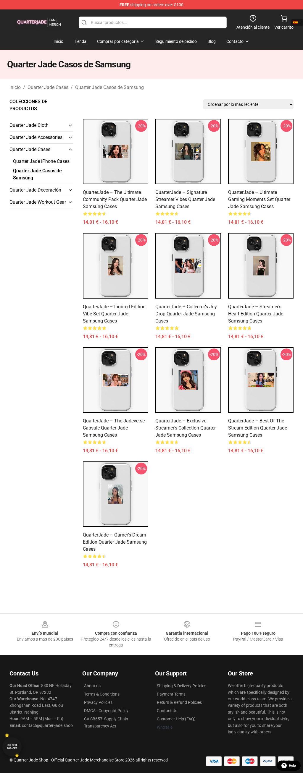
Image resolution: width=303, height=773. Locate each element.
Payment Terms (171, 694)
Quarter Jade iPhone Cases (41, 161)
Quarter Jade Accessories (35, 137)
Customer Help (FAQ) (176, 719)
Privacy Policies (98, 702)
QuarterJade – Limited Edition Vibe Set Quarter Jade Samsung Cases (114, 314)
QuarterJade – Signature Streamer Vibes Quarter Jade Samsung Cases (185, 199)
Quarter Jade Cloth (29, 125)
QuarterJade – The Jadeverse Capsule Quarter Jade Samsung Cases (114, 428)
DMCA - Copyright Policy (106, 710)
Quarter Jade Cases (48, 87)
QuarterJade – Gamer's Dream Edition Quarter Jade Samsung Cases (115, 542)
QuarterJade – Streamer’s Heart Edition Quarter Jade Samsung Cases (255, 314)
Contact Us (167, 710)
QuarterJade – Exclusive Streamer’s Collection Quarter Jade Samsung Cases (185, 428)
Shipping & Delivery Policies (181, 685)
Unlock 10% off (12, 747)
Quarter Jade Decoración (35, 190)
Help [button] (292, 766)
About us (92, 685)
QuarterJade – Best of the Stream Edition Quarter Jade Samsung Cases (257, 428)
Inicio (15, 87)
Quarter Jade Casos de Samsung (109, 87)
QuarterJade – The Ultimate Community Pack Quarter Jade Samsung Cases (115, 199)
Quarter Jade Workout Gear (37, 202)
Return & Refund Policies (179, 702)
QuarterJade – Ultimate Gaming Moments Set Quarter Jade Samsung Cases (259, 199)
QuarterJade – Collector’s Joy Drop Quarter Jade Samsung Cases (186, 314)
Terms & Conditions (102, 694)
